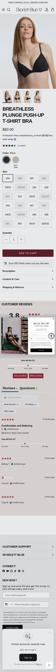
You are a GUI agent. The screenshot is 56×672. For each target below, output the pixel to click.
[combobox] (32, 338)
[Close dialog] (53, 319)
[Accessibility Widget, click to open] (51, 336)
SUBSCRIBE (41, 350)
